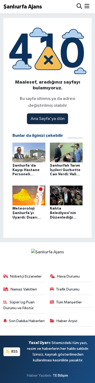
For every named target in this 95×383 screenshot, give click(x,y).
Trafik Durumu (67, 289)
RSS (14, 351)
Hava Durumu (68, 276)
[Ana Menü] (86, 6)
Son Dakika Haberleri (27, 321)
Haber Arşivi (66, 321)
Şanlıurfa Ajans (22, 6)
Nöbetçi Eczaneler (26, 276)
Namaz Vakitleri (24, 289)
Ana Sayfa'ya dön (48, 119)
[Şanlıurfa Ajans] (47, 252)
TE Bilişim (60, 375)
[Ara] (79, 6)
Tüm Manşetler (69, 302)
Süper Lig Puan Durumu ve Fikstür (19, 305)
